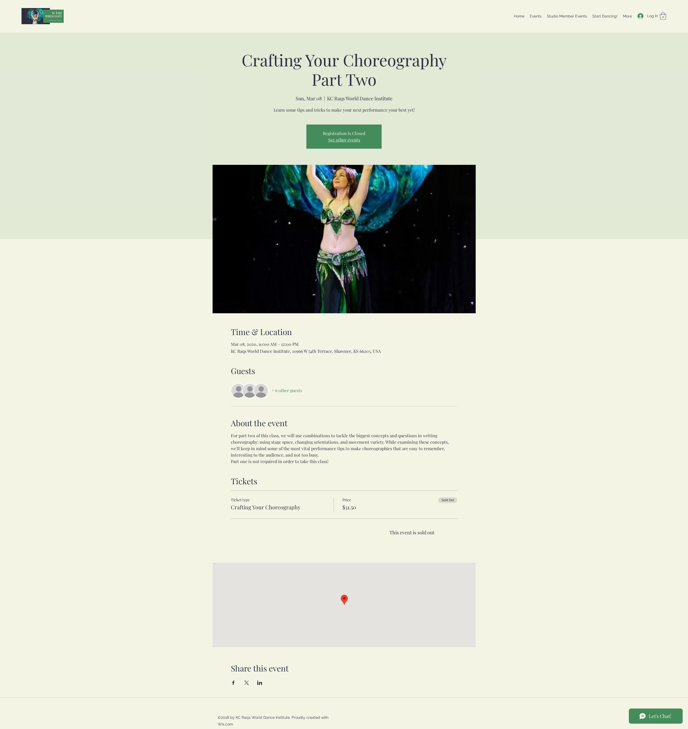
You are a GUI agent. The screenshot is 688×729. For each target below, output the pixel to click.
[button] (663, 16)
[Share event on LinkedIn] (259, 683)
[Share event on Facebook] (233, 683)
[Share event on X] (246, 683)
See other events (344, 140)
